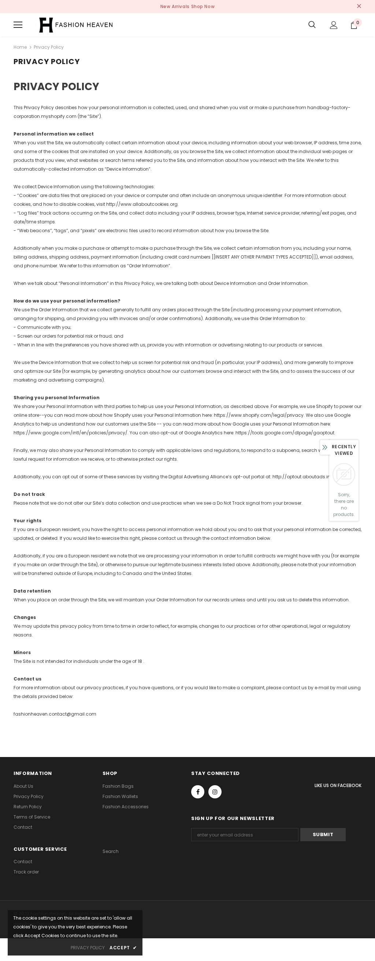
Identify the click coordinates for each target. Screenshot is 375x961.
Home (20, 47)
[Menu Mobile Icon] (18, 25)
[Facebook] (197, 791)
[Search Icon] (312, 25)
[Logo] (75, 25)
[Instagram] (215, 791)
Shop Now (203, 6)
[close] (359, 6)
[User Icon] (334, 25)
